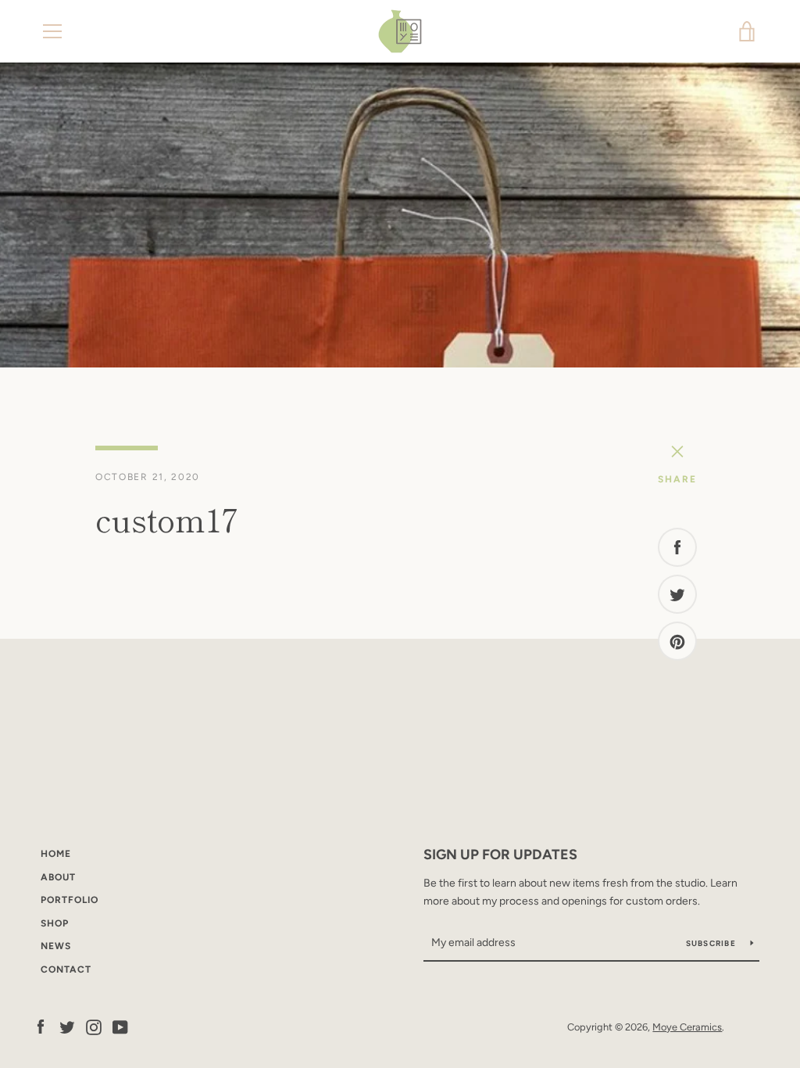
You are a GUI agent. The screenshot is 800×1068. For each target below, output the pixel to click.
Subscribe (712, 943)
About (58, 877)
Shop (55, 923)
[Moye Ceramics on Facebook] (40, 1026)
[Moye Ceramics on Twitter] (67, 1026)
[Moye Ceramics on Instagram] (94, 1026)
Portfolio (69, 899)
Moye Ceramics (687, 1027)
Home (56, 853)
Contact (66, 969)
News (56, 946)
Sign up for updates (500, 854)
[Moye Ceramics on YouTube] (120, 1026)
